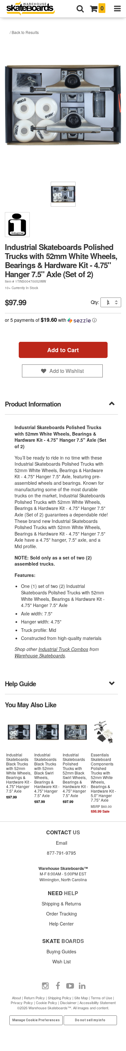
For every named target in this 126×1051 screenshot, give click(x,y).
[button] (63, 320)
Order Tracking (61, 913)
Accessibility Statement (97, 1002)
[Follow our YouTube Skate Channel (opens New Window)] (70, 986)
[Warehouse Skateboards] (33, 9)
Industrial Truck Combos (63, 649)
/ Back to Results (24, 32)
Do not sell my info (90, 1020)
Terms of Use (101, 997)
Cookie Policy (46, 1002)
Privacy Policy (22, 1002)
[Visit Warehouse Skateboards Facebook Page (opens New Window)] (58, 986)
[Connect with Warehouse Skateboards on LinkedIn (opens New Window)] (82, 986)
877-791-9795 (61, 853)
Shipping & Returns (61, 903)
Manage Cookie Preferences (36, 1020)
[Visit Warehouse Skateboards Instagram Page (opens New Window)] (45, 986)
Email (61, 843)
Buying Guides (61, 951)
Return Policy (34, 997)
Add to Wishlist (66, 370)
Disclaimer (68, 1002)
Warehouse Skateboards (40, 655)
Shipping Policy (59, 997)
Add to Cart (63, 350)
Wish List (61, 961)
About (16, 997)
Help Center (61, 923)
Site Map (81, 997)
